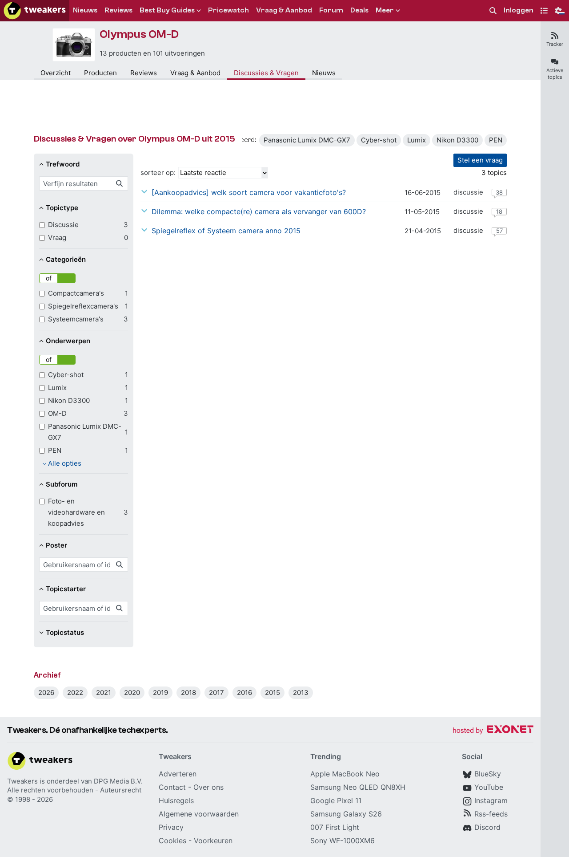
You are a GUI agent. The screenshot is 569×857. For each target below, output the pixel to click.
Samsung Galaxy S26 (346, 813)
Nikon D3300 (457, 140)
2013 (301, 692)
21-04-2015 (423, 231)
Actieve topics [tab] (554, 73)
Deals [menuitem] (359, 10)
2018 (188, 692)
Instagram (491, 800)
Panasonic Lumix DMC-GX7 (307, 140)
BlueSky (487, 773)
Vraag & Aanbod (195, 73)
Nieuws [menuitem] (85, 10)
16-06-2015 (423, 192)
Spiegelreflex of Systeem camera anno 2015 (226, 230)
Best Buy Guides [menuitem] (167, 10)
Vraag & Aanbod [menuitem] (284, 10)
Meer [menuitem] (385, 10)
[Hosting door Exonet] (493, 731)
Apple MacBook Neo (345, 773)
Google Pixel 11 (335, 800)
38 (499, 192)
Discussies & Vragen (266, 73)
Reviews (143, 73)
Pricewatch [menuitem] (228, 10)
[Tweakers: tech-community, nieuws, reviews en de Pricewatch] (34, 10)
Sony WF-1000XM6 (342, 840)
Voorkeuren (213, 840)
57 (499, 230)
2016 (244, 692)
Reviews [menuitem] (118, 10)
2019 (160, 692)
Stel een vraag (480, 160)
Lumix (416, 140)
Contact (172, 787)
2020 (132, 692)
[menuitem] (493, 10)
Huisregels (176, 800)
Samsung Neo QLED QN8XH (357, 787)
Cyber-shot (379, 140)
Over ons (208, 787)
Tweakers (22, 781)
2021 (103, 692)
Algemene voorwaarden (199, 813)
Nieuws (324, 73)
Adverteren (177, 773)
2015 (272, 692)
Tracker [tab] (554, 44)
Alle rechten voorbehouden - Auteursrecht (74, 790)
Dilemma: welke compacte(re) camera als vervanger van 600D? (259, 211)
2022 (75, 692)
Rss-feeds (491, 813)
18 (499, 211)
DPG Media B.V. (118, 781)
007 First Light (334, 827)
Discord (487, 827)
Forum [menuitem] (331, 10)
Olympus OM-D (139, 34)
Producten (100, 73)
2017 (216, 692)
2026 (46, 692)
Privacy (171, 827)
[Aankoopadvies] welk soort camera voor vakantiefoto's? (249, 192)
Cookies (172, 840)
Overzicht (55, 73)
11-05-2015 (422, 211)
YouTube (488, 787)
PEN (495, 140)
